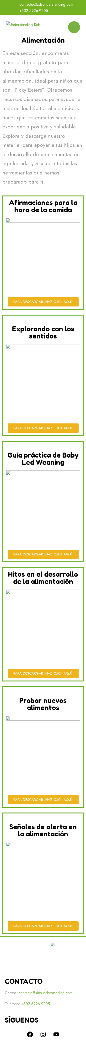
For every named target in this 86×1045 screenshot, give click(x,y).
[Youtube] (56, 1034)
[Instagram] (43, 1034)
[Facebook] (30, 1034)
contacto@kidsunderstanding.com (46, 4)
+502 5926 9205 (33, 10)
